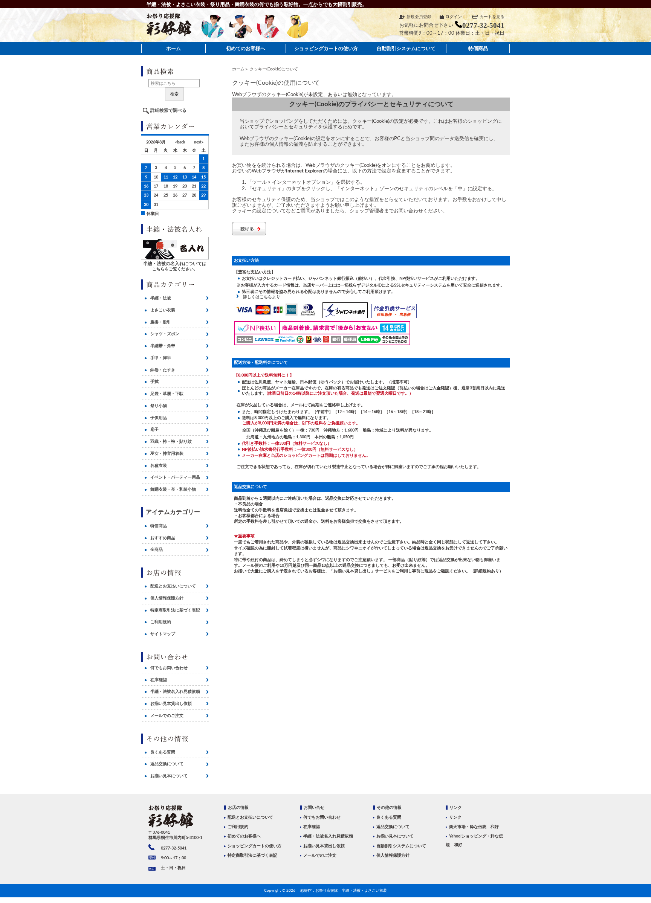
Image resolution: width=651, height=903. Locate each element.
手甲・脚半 (160, 358)
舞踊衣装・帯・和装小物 (173, 489)
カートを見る (492, 17)
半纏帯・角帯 (162, 346)
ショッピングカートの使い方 (326, 48)
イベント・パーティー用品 (175, 477)
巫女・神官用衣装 (166, 454)
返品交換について (166, 764)
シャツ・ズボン (164, 334)
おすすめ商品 (162, 538)
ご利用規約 (160, 622)
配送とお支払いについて (173, 586)
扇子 (154, 429)
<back (180, 142)
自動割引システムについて (406, 48)
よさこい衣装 (162, 310)
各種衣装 (158, 466)
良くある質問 (162, 752)
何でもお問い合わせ (169, 668)
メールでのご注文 (166, 716)
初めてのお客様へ (245, 48)
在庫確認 (158, 680)
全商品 (156, 550)
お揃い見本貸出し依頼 (171, 704)
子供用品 (158, 418)
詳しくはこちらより (259, 297)
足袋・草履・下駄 (166, 394)
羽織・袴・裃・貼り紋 (171, 441)
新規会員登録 (418, 17)
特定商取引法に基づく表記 (175, 610)
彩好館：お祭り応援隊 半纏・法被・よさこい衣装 (343, 890)
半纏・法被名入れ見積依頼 (175, 691)
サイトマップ (162, 634)
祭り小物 (158, 406)
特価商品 (478, 48)
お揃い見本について (169, 776)
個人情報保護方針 (166, 598)
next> (199, 142)
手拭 (154, 382)
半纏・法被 (160, 298)
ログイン (453, 17)
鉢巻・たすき (162, 370)
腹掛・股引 (160, 322)
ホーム (173, 48)
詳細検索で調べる (168, 110)
